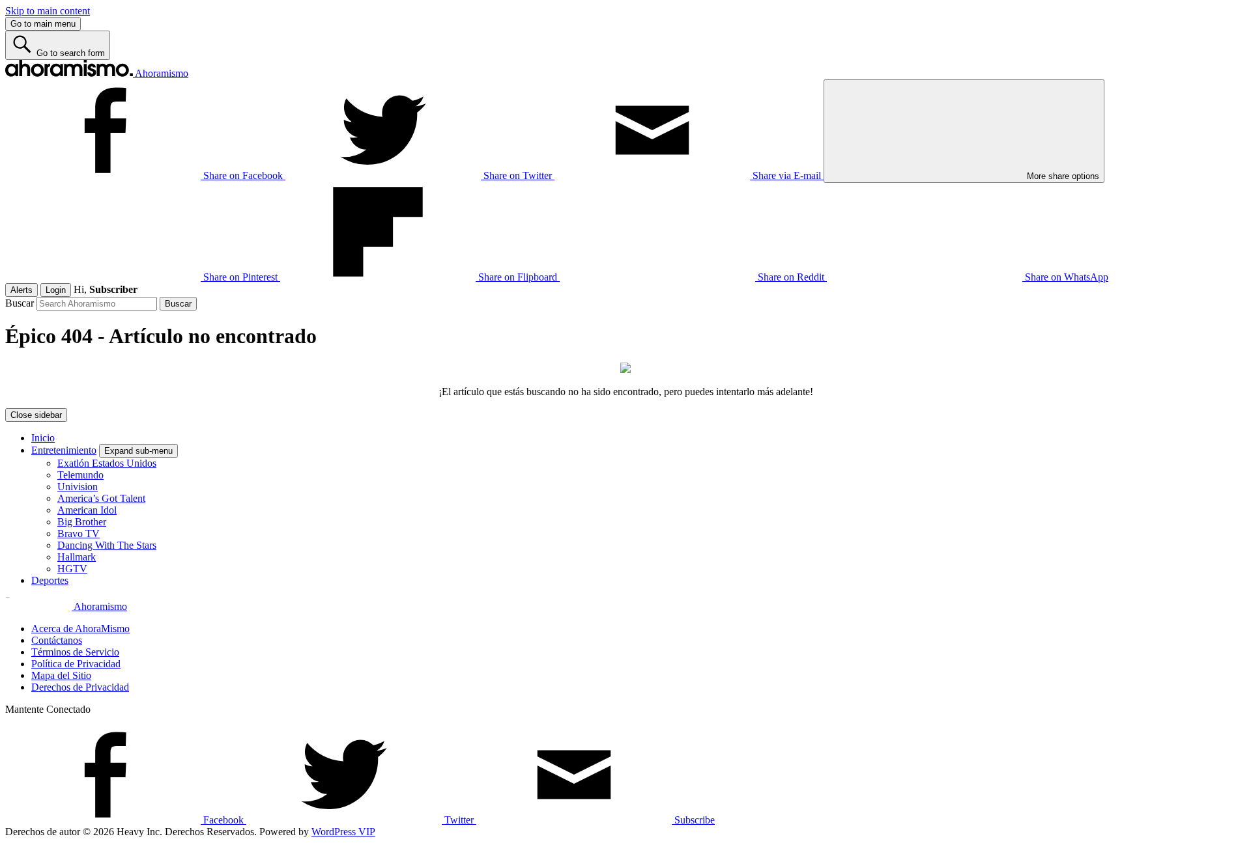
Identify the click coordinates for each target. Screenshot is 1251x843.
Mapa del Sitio (61, 675)
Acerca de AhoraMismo (80, 628)
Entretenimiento (63, 450)
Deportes (49, 580)
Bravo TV (78, 533)
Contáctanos (56, 640)
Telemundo (80, 474)
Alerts (21, 290)
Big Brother (81, 521)
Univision (77, 486)
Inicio (43, 437)
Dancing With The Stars (106, 545)
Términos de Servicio (75, 651)
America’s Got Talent (101, 498)
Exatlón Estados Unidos (106, 463)
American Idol (87, 510)
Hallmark (76, 556)
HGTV (72, 568)
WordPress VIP (343, 831)
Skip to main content (47, 10)
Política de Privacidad (76, 663)
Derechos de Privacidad (80, 687)
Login (56, 290)
